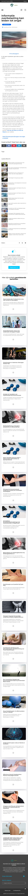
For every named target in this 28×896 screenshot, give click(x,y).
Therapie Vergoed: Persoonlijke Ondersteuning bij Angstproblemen (13, 616)
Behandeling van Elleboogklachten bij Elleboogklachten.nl (14, 553)
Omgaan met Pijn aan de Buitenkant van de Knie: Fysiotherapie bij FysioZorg (13, 807)
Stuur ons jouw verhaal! (14, 255)
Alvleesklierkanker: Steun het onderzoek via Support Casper (11, 331)
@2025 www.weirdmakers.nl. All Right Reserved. (14, 893)
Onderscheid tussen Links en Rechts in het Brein (14, 743)
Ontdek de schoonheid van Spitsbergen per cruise (17, 229)
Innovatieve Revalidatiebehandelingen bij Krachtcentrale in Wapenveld (11, 522)
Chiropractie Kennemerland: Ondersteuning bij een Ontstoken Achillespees (12, 490)
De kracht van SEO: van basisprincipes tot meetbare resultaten (16, 209)
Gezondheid (6, 24)
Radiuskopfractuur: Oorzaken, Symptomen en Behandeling (11, 426)
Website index (7, 890)
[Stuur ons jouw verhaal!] (14, 251)
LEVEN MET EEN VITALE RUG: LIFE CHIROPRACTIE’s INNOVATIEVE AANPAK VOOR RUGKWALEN (12, 839)
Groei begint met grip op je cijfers (15, 177)
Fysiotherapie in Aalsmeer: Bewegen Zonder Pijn (13, 363)
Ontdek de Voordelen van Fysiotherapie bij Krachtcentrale (12, 395)
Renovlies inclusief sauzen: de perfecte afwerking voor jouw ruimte (16, 224)
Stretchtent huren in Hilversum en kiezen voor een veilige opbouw (16, 173)
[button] (25, 10)
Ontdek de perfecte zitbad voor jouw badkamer (16, 219)
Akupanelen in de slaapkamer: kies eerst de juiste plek (17, 183)
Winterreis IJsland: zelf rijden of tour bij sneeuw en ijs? (17, 188)
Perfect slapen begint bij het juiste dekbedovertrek (16, 199)
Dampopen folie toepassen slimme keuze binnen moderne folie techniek (16, 214)
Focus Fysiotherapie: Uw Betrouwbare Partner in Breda (13, 711)
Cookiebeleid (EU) (16, 890)
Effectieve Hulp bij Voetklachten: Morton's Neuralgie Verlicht (12, 775)
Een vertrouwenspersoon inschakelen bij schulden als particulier (17, 168)
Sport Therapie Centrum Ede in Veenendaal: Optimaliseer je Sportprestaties (12, 458)
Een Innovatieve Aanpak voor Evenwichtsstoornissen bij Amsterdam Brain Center (14, 680)
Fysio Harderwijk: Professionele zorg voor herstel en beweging (13, 299)
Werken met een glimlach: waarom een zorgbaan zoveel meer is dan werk (17, 234)
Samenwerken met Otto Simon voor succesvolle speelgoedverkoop (16, 163)
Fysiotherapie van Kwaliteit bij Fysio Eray (13, 585)
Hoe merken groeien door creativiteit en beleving (17, 204)
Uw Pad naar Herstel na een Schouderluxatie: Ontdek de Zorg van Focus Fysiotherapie (13, 649)
